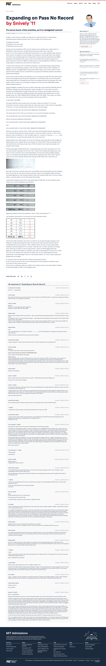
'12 (9, 550)
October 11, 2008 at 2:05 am (62, 550)
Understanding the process (27, 645)
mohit (10, 530)
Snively (10, 303)
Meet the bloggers (90, 644)
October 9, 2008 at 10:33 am (62, 400)
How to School (27, 33)
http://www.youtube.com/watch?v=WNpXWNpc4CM (22, 352)
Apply (23, 642)
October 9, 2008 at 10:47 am (62, 407)
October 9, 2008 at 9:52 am (62, 327)
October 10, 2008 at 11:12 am (62, 450)
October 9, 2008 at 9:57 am (62, 340)
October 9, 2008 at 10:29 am (62, 385)
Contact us (72, 646)
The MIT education (11, 646)
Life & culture (9, 648)
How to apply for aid (43, 648)
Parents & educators (27, 654)
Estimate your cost (43, 644)
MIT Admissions (17, 633)
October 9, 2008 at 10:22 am (62, 375)
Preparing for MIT (26, 648)
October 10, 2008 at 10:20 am (62, 540)
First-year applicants (27, 650)
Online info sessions (59, 646)
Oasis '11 (10, 375)
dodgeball (50, 30)
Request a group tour (59, 654)
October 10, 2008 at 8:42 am (62, 530)
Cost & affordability (43, 646)
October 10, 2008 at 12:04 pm (61, 459)
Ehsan (10, 368)
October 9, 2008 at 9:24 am (62, 303)
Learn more (9, 650)
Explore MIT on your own (60, 644)
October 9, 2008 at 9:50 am (62, 313)
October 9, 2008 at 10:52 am (62, 414)
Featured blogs (89, 648)
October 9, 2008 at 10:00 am (62, 368)
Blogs (11, 11)
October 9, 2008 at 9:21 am (62, 288)
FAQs (70, 644)
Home (7, 11)
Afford (39, 642)
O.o (9, 504)
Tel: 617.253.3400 (68, 660)
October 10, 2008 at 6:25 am (62, 521)
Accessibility (81, 660)
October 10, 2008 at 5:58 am (62, 504)
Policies (87, 660)
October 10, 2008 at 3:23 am (62, 467)
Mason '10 (11, 592)
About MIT (9, 644)
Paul (9, 574)
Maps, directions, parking (60, 656)
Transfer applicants (27, 652)
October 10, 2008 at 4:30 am (62, 491)
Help (70, 642)
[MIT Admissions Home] (13, 3)
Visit (55, 642)
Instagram (97, 661)
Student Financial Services (42, 651)
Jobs (92, 660)
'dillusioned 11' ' (13, 450)
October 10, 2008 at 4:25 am (62, 479)
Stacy (10, 295)
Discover (8, 642)
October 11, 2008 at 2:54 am (62, 562)
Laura (10, 562)
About (75, 660)
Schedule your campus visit (60, 649)
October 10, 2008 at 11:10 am (62, 424)
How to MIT (19, 33)
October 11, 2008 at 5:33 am (62, 574)
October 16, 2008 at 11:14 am (62, 583)
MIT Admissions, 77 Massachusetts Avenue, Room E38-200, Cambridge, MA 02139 (44, 660)
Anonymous (11, 340)
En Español (97, 660)
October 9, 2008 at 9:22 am (62, 295)
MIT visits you (57, 652)
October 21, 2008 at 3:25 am (62, 592)
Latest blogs (88, 646)
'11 (9, 407)
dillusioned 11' (12, 424)
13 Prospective (12, 287)
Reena (10, 313)
